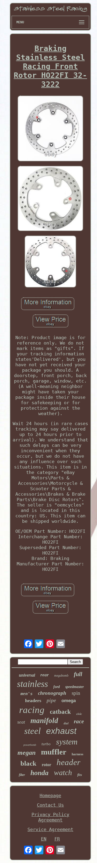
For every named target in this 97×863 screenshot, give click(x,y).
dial (66, 723)
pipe (51, 700)
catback (60, 711)
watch (63, 772)
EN (43, 839)
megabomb (61, 675)
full (78, 674)
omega (68, 700)
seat (21, 722)
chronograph (52, 693)
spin (76, 693)
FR (57, 839)
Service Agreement (50, 829)
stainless (32, 684)
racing (31, 710)
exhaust (61, 731)
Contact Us (50, 805)
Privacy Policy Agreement (50, 817)
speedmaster (74, 687)
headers (33, 700)
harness (77, 754)
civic (79, 713)
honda (39, 773)
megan (27, 752)
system (67, 741)
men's (26, 693)
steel (32, 731)
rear (44, 674)
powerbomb (29, 744)
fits (79, 775)
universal (27, 675)
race (79, 721)
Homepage (50, 795)
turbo (46, 744)
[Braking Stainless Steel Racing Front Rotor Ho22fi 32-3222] (50, 129)
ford (56, 687)
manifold (44, 720)
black (28, 763)
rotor (46, 764)
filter (22, 775)
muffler (53, 751)
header (68, 762)
